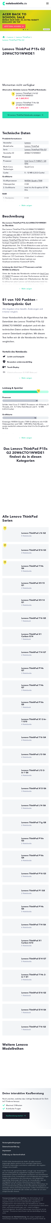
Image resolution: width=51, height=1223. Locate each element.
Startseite (3, 37)
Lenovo (10, 37)
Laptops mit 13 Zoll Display (14, 497)
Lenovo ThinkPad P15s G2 (13, 40)
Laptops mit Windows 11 (12, 475)
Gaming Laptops (9, 502)
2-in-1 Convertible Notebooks (15, 493)
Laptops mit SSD (13, 235)
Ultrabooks (7, 484)
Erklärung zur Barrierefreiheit (13, 1154)
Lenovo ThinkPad (23, 37)
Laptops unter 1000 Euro (12, 506)
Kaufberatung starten (14, 1116)
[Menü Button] (47, 3)
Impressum (6, 1151)
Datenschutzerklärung (10, 1147)
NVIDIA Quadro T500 (33, 181)
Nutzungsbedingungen (11, 1143)
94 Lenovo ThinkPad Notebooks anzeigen (24, 115)
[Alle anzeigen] (25, 378)
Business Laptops (9, 488)
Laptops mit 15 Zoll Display (33, 232)
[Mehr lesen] (25, 205)
